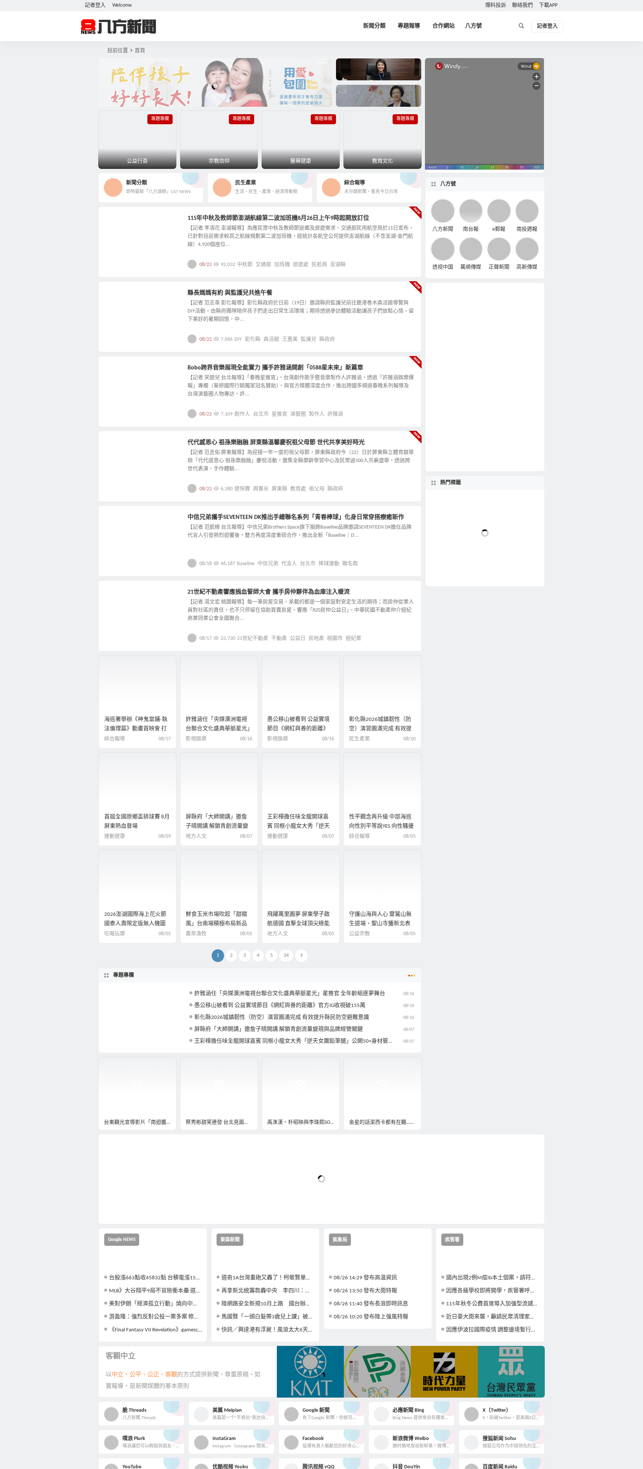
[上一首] (436, 682)
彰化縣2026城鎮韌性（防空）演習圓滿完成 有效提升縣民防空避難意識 (380, 729)
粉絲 (504, 532)
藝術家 (483, 550)
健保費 (242, 489)
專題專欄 (123, 975)
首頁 (140, 51)
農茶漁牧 (196, 934)
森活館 (271, 339)
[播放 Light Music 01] (437, 655)
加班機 (282, 264)
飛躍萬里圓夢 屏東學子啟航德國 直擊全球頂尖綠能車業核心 (298, 924)
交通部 (263, 264)
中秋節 (245, 264)
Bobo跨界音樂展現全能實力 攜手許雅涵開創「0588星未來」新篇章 (275, 368)
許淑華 (517, 547)
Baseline (246, 564)
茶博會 (479, 508)
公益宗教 (121, 297)
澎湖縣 (338, 264)
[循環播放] (495, 682)
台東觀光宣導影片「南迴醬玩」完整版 (140, 1122)
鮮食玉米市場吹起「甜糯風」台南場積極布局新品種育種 (216, 924)
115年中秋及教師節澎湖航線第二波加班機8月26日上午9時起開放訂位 (278, 218)
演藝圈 (298, 414)
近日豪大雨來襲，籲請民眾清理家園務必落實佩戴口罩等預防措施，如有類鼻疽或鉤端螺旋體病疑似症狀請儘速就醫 (492, 1317)
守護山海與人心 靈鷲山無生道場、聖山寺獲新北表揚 (380, 924)
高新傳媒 (526, 267)
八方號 (473, 26)
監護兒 (308, 339)
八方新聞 (442, 229)
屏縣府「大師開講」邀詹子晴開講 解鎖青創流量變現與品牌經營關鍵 (217, 826)
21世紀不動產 (252, 638)
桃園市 (335, 638)
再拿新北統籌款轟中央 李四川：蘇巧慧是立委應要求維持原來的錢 (267, 1291)
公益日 (297, 638)
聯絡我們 (522, 5)
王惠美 (290, 339)
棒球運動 (329, 564)
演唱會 (475, 567)
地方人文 (121, 447)
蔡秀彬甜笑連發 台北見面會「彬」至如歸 (222, 1122)
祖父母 (316, 489)
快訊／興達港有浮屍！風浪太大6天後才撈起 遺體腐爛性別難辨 (267, 1330)
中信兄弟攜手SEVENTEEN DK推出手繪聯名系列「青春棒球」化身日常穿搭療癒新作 (296, 517)
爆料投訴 (495, 5)
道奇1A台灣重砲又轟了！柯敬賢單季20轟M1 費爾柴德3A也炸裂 (267, 1278)
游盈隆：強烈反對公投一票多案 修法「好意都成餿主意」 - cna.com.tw (155, 1317)
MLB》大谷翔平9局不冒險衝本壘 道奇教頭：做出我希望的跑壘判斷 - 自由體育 (155, 1291)
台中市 (506, 555)
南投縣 (475, 528)
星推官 (279, 414)
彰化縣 (252, 339)
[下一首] (450, 682)
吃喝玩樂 (114, 934)
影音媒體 (116, 1066)
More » (410, 264)
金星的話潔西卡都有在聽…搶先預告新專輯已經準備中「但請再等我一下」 (385, 1122)
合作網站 (443, 26)
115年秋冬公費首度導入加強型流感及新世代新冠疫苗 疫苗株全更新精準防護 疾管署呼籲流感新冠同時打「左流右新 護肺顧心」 (492, 1304)
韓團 (493, 508)
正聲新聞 (499, 267)
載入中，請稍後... (131, 1206)
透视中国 (442, 267)
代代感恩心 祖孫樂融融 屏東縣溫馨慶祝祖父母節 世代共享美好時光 (276, 443)
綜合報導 (114, 739)
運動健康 (114, 836)
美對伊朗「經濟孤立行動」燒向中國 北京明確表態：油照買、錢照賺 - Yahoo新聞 (155, 1304)
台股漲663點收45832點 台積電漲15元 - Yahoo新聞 (155, 1278)
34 (286, 955)
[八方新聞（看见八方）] (119, 26)
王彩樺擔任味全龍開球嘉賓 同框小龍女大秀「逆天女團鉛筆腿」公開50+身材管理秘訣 (299, 1041)
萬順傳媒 (470, 267)
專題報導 (409, 26)
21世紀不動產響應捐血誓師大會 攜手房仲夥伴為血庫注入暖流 (269, 592)
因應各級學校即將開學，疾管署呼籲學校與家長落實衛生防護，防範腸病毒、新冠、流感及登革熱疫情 (492, 1291)
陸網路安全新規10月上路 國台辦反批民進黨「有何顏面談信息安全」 (267, 1304)
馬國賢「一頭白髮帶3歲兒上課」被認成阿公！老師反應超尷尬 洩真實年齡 (267, 1317)
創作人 (242, 414)
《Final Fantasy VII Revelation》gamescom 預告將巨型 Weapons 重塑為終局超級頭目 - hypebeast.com (155, 1330)
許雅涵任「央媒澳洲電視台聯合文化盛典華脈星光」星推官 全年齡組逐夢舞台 (218, 729)
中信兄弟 (267, 564)
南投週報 (526, 229)
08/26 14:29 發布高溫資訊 (365, 1278)
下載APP (548, 5)
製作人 (316, 414)
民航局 (319, 264)
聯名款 (350, 564)
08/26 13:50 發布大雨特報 (365, 1291)
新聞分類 (374, 26)
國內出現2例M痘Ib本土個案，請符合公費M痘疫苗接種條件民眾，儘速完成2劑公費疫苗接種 (492, 1278)
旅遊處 (300, 264)
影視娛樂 (121, 372)
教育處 (298, 489)
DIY (238, 339)
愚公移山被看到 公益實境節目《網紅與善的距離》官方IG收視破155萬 (298, 729)
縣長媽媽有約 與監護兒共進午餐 (230, 293)
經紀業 (353, 638)
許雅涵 (335, 414)
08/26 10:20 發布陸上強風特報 (371, 1317)
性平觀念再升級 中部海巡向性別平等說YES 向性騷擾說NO (381, 826)
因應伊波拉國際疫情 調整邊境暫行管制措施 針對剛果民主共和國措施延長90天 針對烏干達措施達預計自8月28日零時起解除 (492, 1330)
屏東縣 (279, 489)
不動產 (279, 638)
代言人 (289, 564)
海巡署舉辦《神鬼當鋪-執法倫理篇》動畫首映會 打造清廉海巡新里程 (135, 729)
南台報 (471, 229)
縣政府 (327, 339)
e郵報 (498, 229)
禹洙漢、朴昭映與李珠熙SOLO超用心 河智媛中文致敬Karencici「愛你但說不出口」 (303, 1122)
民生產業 (121, 222)
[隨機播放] (509, 682)
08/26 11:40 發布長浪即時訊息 (371, 1304)
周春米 (261, 489)
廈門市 (514, 522)
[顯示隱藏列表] (535, 682)
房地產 (316, 638)
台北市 (261, 414)
